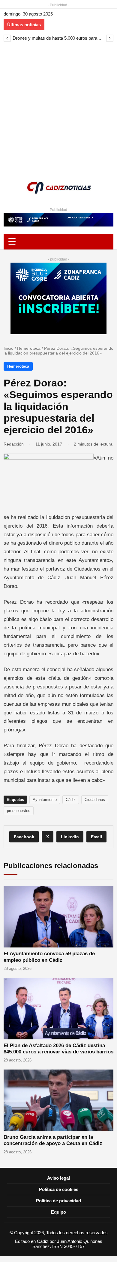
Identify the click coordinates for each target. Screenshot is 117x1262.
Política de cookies (58, 1189)
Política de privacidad (58, 1200)
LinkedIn (70, 836)
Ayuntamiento (45, 799)
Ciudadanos (95, 799)
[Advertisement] (58, 108)
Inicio (9, 348)
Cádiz (71, 799)
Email (96, 836)
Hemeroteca (28, 348)
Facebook (24, 836)
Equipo (58, 1212)
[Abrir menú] (58, 241)
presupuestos (18, 810)
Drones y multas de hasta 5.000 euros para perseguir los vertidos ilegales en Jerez (58, 38)
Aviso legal (58, 1178)
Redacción (14, 444)
